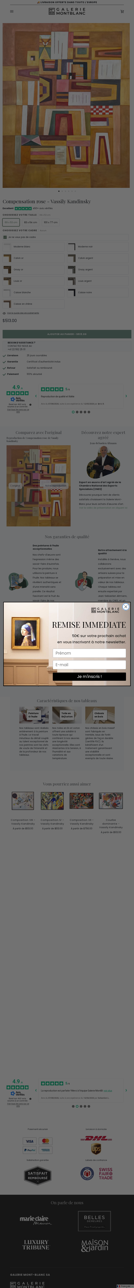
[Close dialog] (126, 606)
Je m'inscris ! (89, 676)
